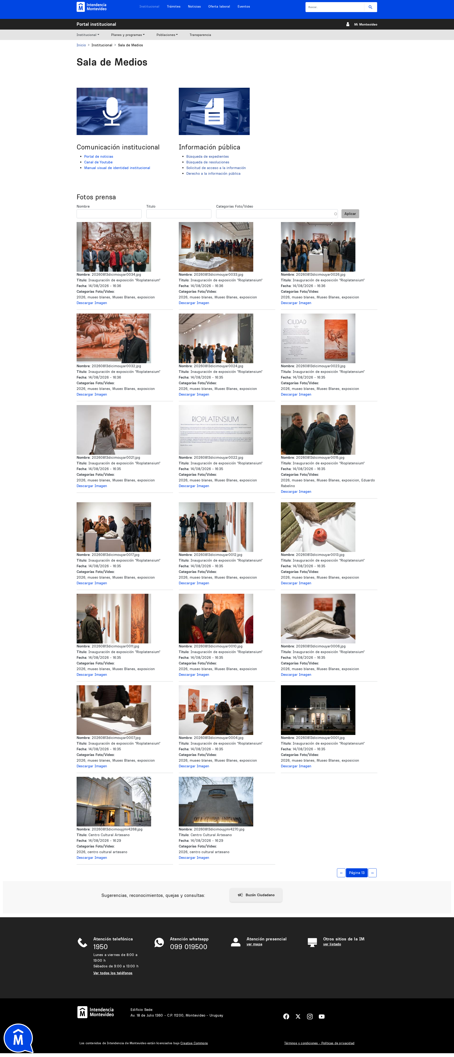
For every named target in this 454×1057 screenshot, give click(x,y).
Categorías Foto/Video (234, 206)
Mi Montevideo (365, 24)
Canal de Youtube (98, 162)
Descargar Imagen (92, 303)
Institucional (149, 6)
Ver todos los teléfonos (113, 973)
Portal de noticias (98, 156)
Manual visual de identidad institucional (117, 168)
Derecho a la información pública (213, 173)
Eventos (244, 6)
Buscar (370, 7)
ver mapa (254, 944)
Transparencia (200, 35)
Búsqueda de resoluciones (207, 162)
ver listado (332, 944)
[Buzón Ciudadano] (256, 895)
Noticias (194, 6)
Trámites (173, 6)
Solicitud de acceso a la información (216, 168)
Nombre (83, 206)
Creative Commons (194, 1043)
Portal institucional (96, 24)
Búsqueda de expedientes (207, 156)
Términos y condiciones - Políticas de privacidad (319, 1043)
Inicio (81, 45)
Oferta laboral (219, 6)
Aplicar (350, 213)
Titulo (150, 206)
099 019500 (188, 947)
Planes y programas (126, 35)
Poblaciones (166, 35)
